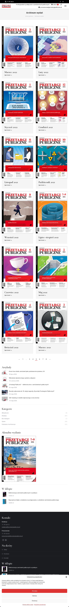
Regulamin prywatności (40, 604)
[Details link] (17, 47)
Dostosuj (34, 600)
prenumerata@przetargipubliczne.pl (51, 7)
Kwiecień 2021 (11, 347)
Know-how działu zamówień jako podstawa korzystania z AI (27, 371)
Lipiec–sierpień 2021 (48, 237)
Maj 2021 (43, 292)
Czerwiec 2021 (11, 292)
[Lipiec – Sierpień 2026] (19, 459)
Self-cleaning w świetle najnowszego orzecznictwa (24, 398)
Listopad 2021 (11, 182)
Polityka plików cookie (27, 604)
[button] (66, 577)
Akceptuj (34, 591)
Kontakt (6, 558)
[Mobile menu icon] (65, 6)
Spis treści (7, 75)
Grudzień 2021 (46, 127)
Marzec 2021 (45, 347)
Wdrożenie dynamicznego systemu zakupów (22, 378)
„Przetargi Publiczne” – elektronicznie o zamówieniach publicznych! (29, 384)
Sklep (5, 549)
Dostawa (6, 554)
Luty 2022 (43, 72)
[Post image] (5, 372)
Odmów (34, 596)
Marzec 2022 (10, 72)
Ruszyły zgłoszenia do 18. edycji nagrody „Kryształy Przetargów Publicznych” (31, 391)
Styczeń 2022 (10, 127)
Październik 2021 (47, 182)
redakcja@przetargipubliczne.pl (11, 527)
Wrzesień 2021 (11, 237)
